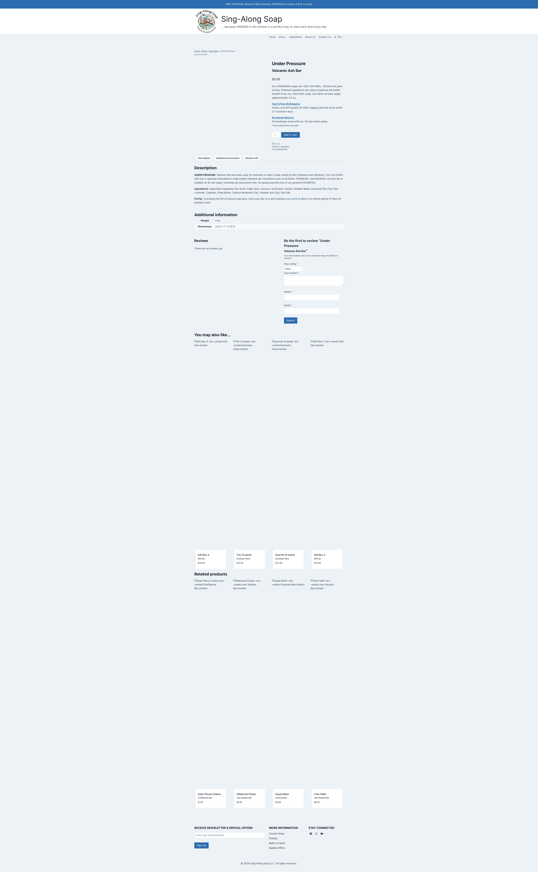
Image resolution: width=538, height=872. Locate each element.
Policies (273, 838)
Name (288, 291)
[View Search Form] (335, 37)
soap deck (291, 198)
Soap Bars (285, 146)
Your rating (291, 264)
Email (288, 305)
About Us (310, 37)
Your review (291, 273)
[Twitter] (316, 833)
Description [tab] (204, 158)
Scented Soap (281, 149)
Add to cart (290, 134)
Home (272, 37)
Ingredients (295, 37)
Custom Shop (276, 833)
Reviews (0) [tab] (251, 158)
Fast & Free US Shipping (286, 104)
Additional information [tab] (228, 158)
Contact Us (324, 37)
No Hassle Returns (283, 117)
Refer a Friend (277, 843)
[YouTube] (321, 833)
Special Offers (277, 848)
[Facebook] (311, 833)
